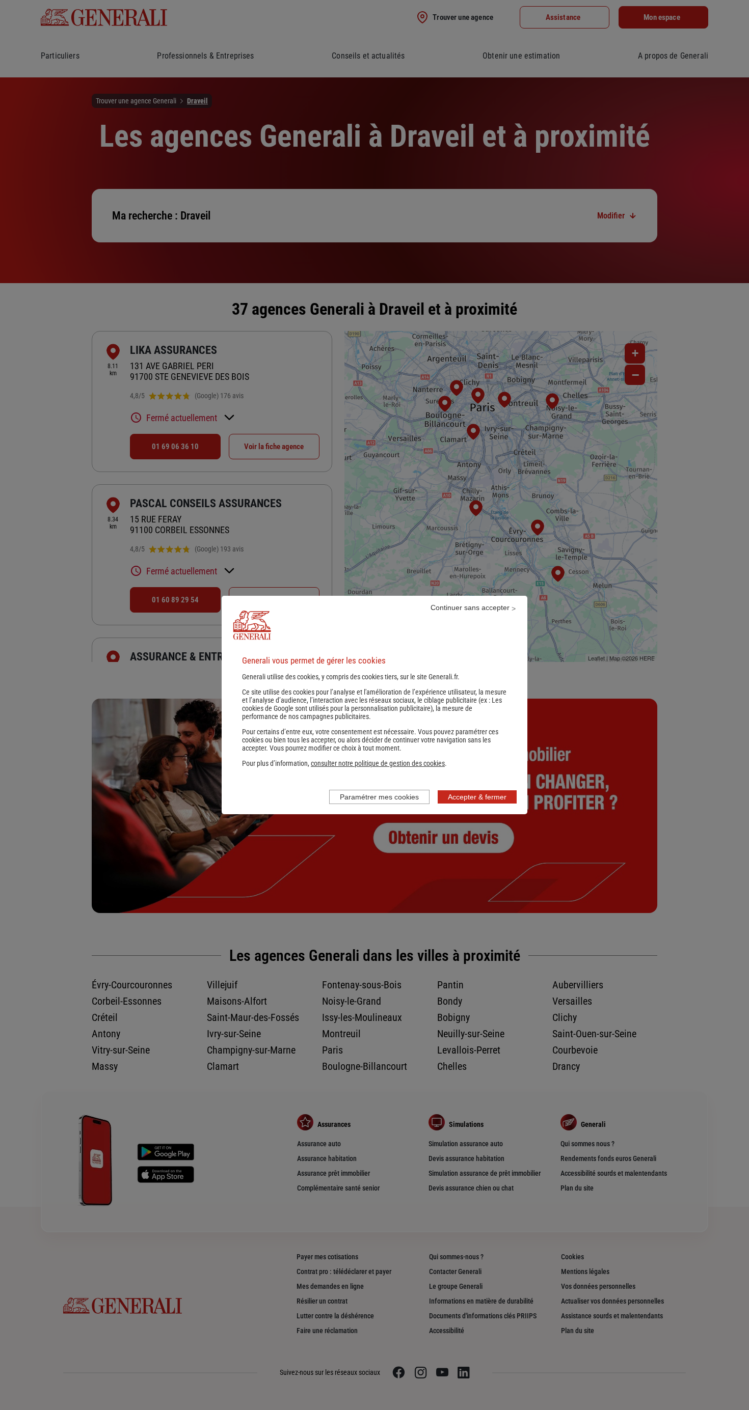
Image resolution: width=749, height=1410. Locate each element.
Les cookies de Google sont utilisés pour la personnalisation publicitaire (372, 704)
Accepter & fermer (477, 797)
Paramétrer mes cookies (379, 797)
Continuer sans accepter (470, 607)
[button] (378, 763)
